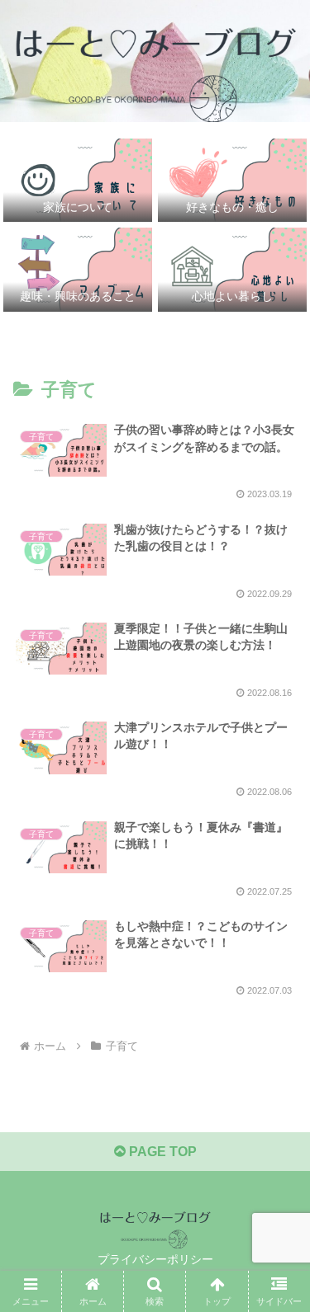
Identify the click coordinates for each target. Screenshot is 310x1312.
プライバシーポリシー (155, 1259)
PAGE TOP (161, 1152)
